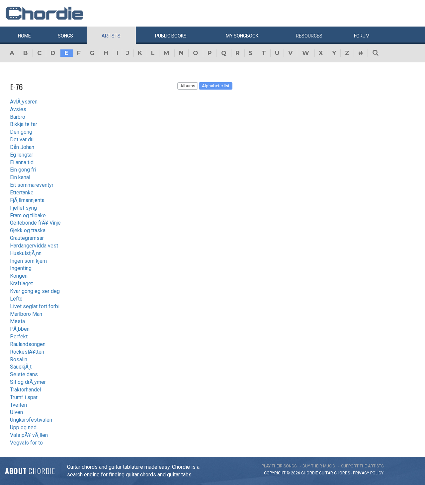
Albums (187, 85)
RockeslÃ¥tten (27, 352)
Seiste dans (24, 374)
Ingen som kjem (28, 261)
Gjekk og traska (27, 230)
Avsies (18, 109)
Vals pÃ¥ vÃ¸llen (29, 435)
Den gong (21, 132)
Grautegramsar (27, 238)
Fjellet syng (23, 208)
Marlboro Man (26, 314)
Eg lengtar (21, 155)
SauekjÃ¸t (21, 367)
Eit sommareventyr (31, 185)
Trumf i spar (24, 397)
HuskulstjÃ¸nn (26, 253)
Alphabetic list (215, 85)
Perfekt (19, 336)
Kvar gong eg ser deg (35, 291)
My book (242, 35)
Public (171, 35)
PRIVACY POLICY (368, 473)
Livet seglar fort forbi (34, 306)
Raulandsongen (27, 344)
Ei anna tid (22, 162)
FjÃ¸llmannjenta (27, 200)
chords (342, 473)
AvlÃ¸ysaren (24, 102)
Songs (65, 35)
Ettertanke (22, 192)
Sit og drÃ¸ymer (28, 382)
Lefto (16, 299)
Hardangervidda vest (34, 245)
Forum (362, 35)
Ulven (16, 412)
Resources (309, 35)
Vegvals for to (26, 443)
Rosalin (18, 359)
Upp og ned (23, 427)
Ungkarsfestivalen (31, 420)
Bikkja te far (23, 124)
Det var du (22, 139)
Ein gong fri (23, 170)
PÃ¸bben (20, 329)
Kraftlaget (21, 283)
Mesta (17, 321)
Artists (111, 35)
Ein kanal (20, 177)
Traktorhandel (25, 389)
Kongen (19, 276)
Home (24, 35)
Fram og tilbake (28, 215)
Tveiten (18, 405)
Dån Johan (22, 147)
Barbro (17, 117)
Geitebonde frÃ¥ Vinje (35, 223)
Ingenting (21, 268)
